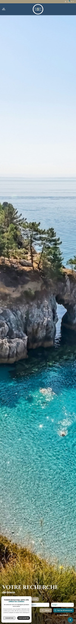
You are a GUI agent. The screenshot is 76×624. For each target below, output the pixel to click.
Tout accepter (24, 618)
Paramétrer (9, 618)
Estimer (34, 599)
